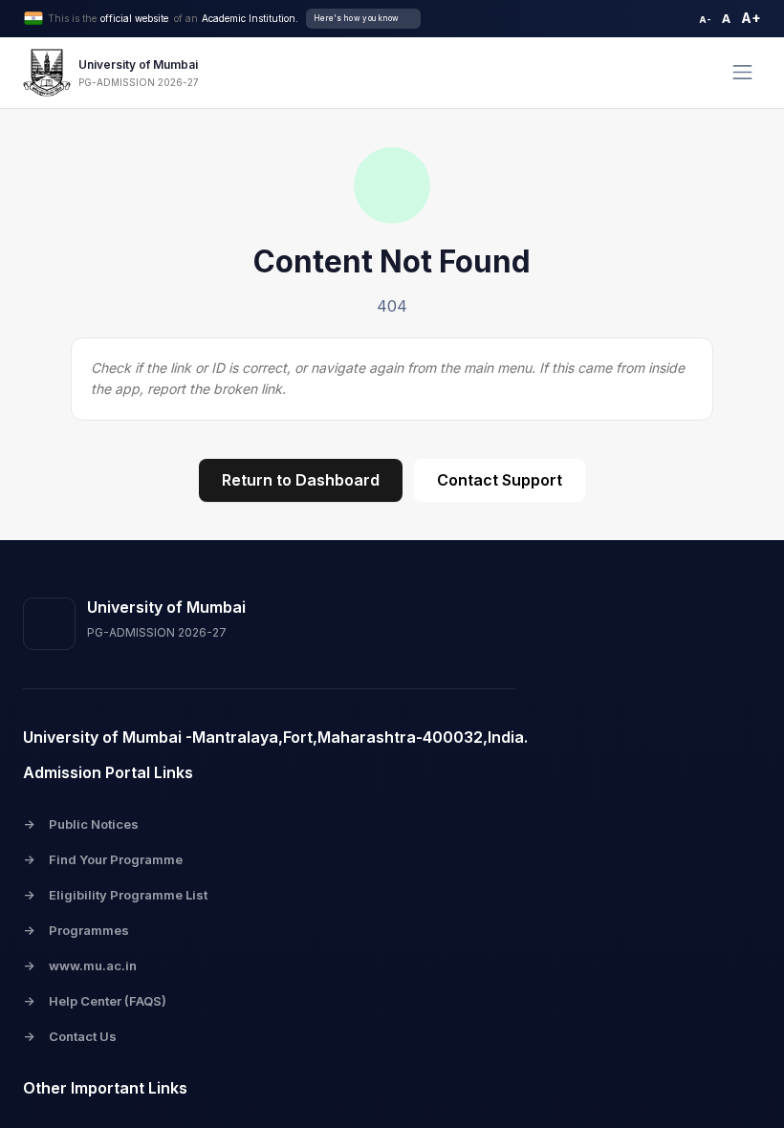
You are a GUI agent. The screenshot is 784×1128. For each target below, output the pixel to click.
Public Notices (81, 824)
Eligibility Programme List (115, 894)
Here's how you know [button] (357, 18)
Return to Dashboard (301, 479)
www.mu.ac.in (80, 965)
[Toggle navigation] (742, 72)
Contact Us (70, 1036)
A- (705, 19)
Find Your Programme (103, 859)
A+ (751, 18)
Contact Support (499, 479)
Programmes (76, 930)
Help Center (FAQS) (94, 1001)
